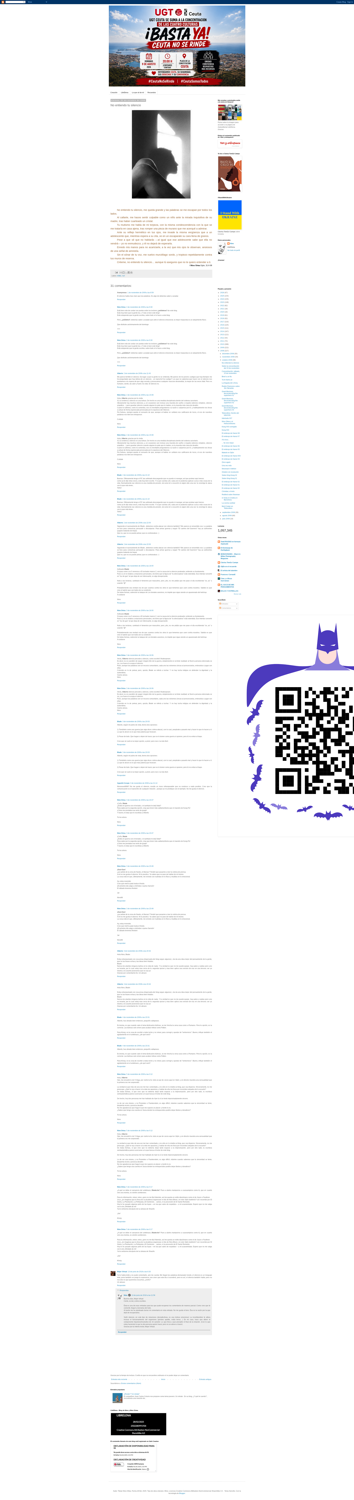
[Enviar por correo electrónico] (120, 272)
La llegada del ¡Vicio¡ (230, 383)
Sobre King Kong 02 (229, 475)
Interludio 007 (227, 418)
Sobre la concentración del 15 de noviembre (230, 367)
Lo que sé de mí (138, 93)
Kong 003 (225, 430)
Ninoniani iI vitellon (229, 469)
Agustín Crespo (123, 783)
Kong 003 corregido (229, 427)
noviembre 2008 (228, 357)
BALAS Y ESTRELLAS (229, 591)
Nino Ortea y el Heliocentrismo (228, 422)
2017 (222, 322)
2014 (222, 331)
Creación (113, 93)
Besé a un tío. (227, 377)
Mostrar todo (237, 594)
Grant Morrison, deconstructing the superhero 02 (230, 401)
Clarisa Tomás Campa (229, 563)
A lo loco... (225, 440)
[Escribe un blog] (123, 272)
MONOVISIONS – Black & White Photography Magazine (230, 556)
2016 (222, 325)
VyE (123, 276)
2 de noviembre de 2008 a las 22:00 (137, 523)
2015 (222, 328)
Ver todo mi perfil (233, 250)
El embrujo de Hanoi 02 (231, 482)
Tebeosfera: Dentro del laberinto (230, 414)
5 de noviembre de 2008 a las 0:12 (139, 1074)
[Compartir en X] (126, 272)
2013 (222, 335)
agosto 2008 (227, 516)
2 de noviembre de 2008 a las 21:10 (136, 475)
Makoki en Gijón (228, 453)
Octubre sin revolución (230, 472)
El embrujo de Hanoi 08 (231, 433)
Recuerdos (152, 93)
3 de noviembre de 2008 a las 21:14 (143, 783)
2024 (222, 299)
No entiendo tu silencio (230, 363)
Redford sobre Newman (231, 495)
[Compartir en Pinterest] (131, 272)
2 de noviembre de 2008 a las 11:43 (137, 373)
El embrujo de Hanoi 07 (231, 436)
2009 (222, 348)
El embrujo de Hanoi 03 (231, 459)
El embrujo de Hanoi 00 (231, 488)
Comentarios (226, 608)
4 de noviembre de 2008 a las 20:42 (137, 951)
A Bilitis (119, 276)
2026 (222, 293)
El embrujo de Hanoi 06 (231, 446)
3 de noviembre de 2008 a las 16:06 (139, 655)
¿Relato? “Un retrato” (132, 1394)
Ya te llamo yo (227, 380)
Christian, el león (228, 491)
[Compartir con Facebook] (128, 272)
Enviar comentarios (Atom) (131, 1383)
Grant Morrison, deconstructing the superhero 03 (230, 408)
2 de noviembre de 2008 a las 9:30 (139, 307)
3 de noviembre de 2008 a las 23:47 (139, 800)
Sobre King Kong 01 (229, 478)
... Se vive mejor (228, 443)
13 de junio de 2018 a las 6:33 (139, 1272)
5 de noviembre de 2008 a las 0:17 (139, 1187)
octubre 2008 (227, 360)
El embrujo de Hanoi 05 (231, 449)
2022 (222, 306)
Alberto (120, 373)
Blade (119, 475)
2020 (222, 312)
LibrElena (124, 93)
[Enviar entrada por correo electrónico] (116, 272)
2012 (222, 338)
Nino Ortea (121, 307)
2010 (222, 344)
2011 (222, 341)
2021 (222, 309)
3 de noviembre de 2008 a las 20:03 (136, 722)
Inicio (163, 1379)
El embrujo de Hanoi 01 (231, 485)
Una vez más (227, 466)
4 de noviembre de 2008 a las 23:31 (136, 1017)
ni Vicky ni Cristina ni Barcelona (229, 499)
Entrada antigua (205, 1379)
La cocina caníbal (228, 503)
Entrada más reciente (119, 1379)
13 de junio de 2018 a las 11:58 (143, 1295)
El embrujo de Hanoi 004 (231, 456)
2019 (222, 315)
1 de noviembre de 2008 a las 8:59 (140, 293)
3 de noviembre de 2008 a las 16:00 (139, 566)
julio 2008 (226, 519)
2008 (222, 351)
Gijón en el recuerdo (228, 567)
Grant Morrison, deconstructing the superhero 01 (230, 393)
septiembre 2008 (228, 512)
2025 (222, 296)
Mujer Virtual (122, 1272)
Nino (125, 1295)
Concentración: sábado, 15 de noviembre (231, 372)
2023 (222, 302)
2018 (222, 318)
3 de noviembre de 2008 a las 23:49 (139, 866)
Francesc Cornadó (228, 575)
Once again (226, 462)
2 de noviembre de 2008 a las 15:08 (139, 395)
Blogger (182, 1493)
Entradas (224, 604)
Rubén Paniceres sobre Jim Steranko (231, 387)
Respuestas (124, 1290)
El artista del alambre (229, 571)
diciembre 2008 (228, 354)
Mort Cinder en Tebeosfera (227, 507)
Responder (121, 299)
